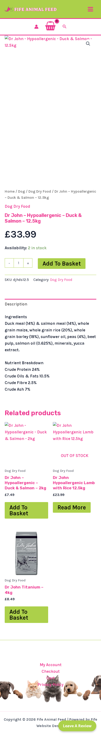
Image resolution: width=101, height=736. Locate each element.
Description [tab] (16, 304)
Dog (21, 191)
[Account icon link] (36, 27)
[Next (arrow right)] (93, 368)
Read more (72, 507)
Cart (50, 678)
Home (10, 191)
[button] (64, 27)
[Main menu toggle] (90, 9)
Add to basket (62, 263)
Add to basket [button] (18, 510)
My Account (51, 664)
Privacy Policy (50, 684)
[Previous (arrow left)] (8, 368)
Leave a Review (77, 725)
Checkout (51, 671)
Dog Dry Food (39, 191)
